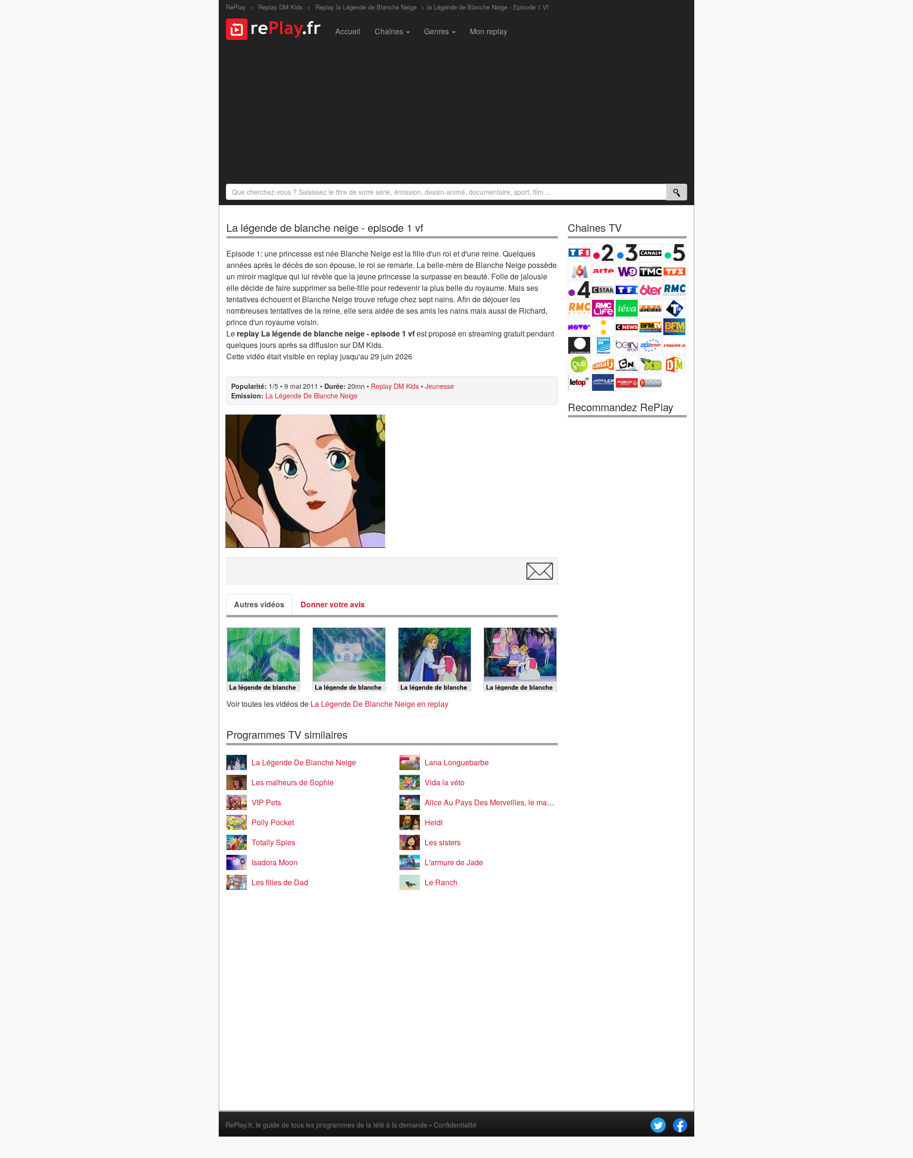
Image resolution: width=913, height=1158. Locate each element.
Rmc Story (579, 308)
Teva (626, 308)
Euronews (579, 345)
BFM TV (650, 327)
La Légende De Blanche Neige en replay (379, 703)
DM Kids (674, 364)
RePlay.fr (238, 1124)
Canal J (603, 364)
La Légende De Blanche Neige (311, 395)
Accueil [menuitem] (347, 31)
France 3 (626, 252)
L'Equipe (674, 345)
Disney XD (650, 364)
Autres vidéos (259, 604)
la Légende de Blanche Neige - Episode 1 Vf (488, 6)
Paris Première (650, 308)
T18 (674, 308)
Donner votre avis (333, 604)
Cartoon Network (626, 364)
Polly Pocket (273, 822)
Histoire (650, 382)
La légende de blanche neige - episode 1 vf (324, 227)
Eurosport (650, 345)
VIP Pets (266, 802)
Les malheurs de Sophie (293, 782)
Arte (603, 271)
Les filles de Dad (280, 882)
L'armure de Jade (454, 862)
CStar (603, 289)
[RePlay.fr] (277, 28)
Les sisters (443, 842)
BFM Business (674, 327)
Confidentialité (455, 1124)
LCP (603, 382)
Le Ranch (441, 882)
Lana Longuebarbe (457, 762)
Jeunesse (439, 386)
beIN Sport (626, 345)
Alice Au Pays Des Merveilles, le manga (492, 802)
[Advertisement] (456, 114)
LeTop (579, 382)
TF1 (579, 252)
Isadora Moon (275, 862)
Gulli (579, 364)
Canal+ (650, 252)
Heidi (434, 822)
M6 (579, 271)
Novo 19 (579, 327)
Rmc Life (603, 308)
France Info (603, 327)
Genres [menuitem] (437, 31)
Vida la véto (445, 782)
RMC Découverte (674, 289)
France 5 (674, 252)
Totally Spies (273, 842)
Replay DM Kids (395, 386)
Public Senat (626, 382)
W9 (626, 271)
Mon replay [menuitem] (488, 31)
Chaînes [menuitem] (390, 31)
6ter (650, 289)
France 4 (579, 289)
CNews (626, 327)
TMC (650, 271)
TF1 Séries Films (626, 289)
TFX (674, 271)
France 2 (603, 252)
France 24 (603, 345)
